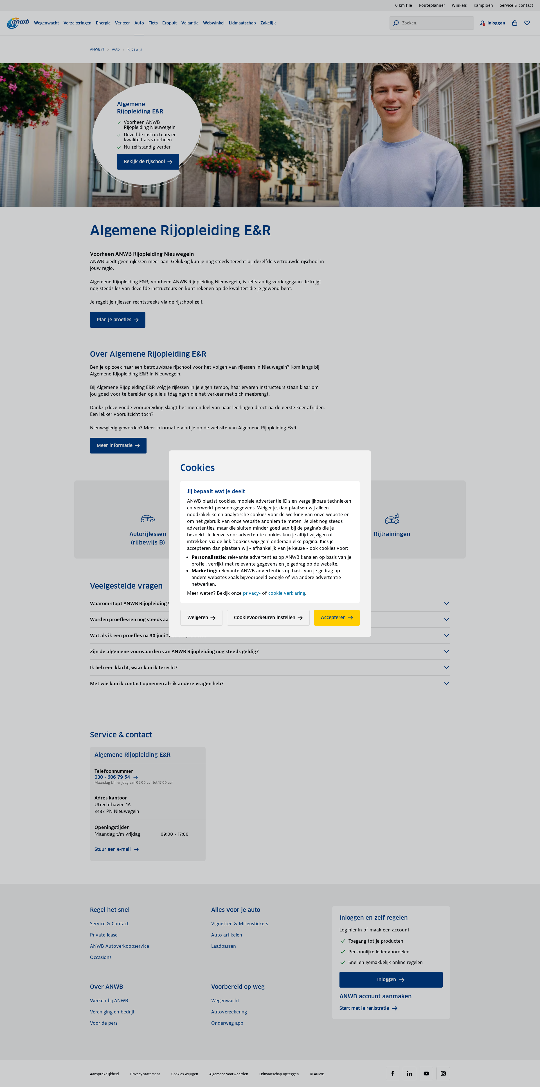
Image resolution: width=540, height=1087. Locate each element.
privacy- (252, 593)
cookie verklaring (286, 593)
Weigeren (197, 618)
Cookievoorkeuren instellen (264, 618)
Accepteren (333, 618)
